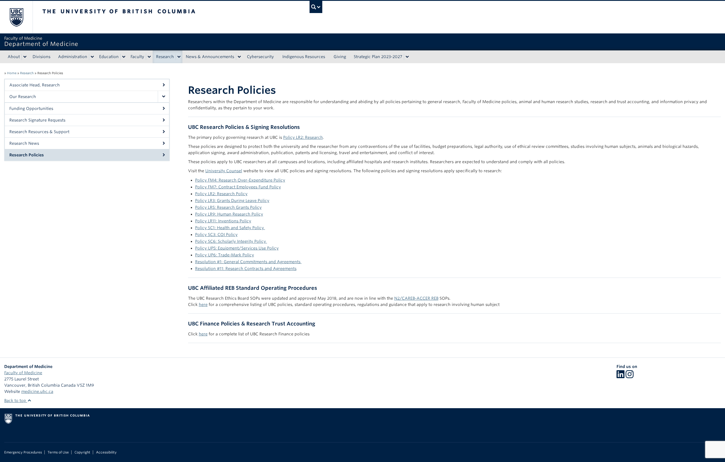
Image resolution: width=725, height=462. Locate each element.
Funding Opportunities (31, 108)
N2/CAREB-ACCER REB (416, 298)
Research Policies (26, 155)
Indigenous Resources (303, 56)
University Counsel (223, 171)
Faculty (137, 56)
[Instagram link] (630, 376)
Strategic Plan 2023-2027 (378, 56)
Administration (72, 56)
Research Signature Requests (37, 120)
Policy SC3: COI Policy (216, 234)
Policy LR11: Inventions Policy (223, 221)
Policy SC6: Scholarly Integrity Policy (231, 241)
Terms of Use (58, 452)
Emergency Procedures (23, 452)
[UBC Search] (316, 7)
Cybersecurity (260, 56)
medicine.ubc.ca (37, 391)
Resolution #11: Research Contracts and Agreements (246, 268)
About (14, 56)
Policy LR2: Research (303, 137)
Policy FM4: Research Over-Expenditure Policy (240, 180)
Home (11, 73)
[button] (163, 96)
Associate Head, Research (34, 85)
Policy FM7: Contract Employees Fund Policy (238, 187)
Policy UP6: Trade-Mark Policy (224, 255)
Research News (24, 143)
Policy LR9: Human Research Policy (229, 214)
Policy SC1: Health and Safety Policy (230, 227)
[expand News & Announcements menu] (239, 57)
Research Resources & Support (39, 131)
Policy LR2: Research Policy (221, 193)
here (203, 304)
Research (165, 56)
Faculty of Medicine (23, 373)
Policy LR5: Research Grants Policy (228, 207)
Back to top (15, 400)
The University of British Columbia (16, 17)
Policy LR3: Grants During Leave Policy (232, 200)
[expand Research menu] (179, 57)
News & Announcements (210, 56)
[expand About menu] (25, 57)
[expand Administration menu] (92, 57)
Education (109, 56)
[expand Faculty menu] (149, 57)
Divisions (41, 56)
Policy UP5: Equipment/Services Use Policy (237, 248)
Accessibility (106, 452)
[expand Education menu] (123, 57)
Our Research (22, 96)
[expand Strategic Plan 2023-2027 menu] (407, 57)
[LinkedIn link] (620, 376)
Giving (340, 56)
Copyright (82, 452)
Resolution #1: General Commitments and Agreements (247, 261)
